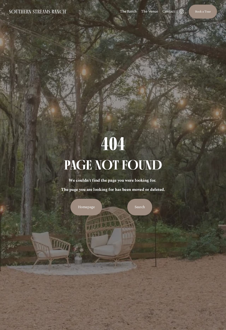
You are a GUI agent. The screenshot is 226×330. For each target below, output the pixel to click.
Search (140, 207)
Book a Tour (203, 11)
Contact (168, 11)
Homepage (86, 207)
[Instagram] (181, 11)
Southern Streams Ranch (37, 11)
